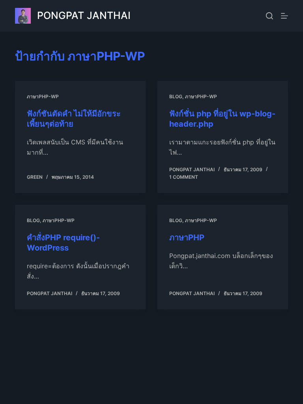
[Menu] (284, 15)
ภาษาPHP (186, 237)
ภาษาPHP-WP (43, 96)
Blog (175, 96)
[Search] (269, 15)
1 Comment (183, 177)
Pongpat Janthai (84, 15)
